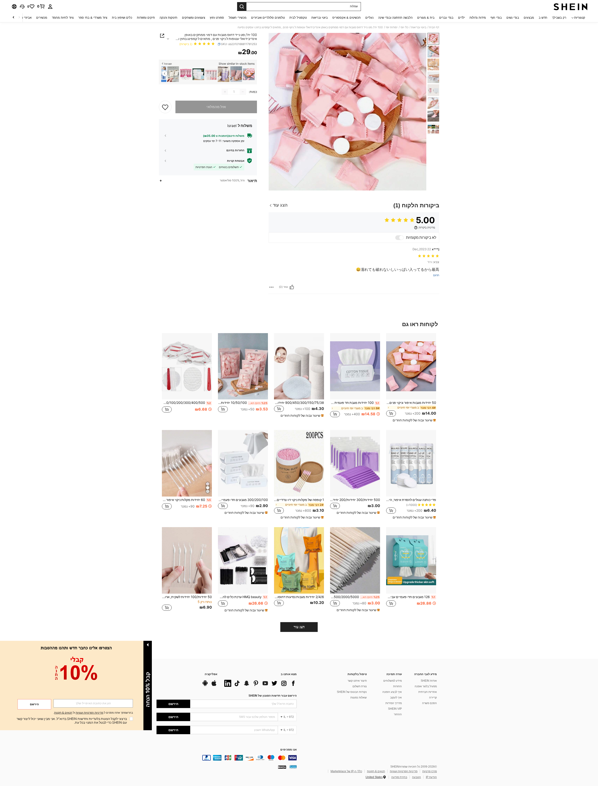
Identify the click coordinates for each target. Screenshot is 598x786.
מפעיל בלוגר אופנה (426, 686)
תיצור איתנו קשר (357, 680)
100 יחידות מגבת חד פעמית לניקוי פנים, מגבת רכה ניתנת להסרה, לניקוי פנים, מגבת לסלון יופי (354, 403)
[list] (259, 683)
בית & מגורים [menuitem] (425, 17)
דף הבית (434, 27)
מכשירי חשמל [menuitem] (237, 17)
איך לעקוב (396, 697)
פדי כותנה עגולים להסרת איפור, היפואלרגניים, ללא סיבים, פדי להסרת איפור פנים (411, 500)
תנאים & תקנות (376, 771)
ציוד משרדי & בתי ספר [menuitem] (92, 17)
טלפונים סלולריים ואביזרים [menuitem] (268, 17)
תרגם (436, 275)
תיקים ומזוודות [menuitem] (146, 17)
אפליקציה (211, 674)
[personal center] (50, 6)
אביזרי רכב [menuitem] (25, 17)
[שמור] (165, 107)
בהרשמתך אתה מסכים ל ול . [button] (93, 712)
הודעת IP (431, 777)
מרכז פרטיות (429, 771)
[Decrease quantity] (243, 92)
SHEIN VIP (395, 708)
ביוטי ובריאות (418, 27)
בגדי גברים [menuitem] (446, 17)
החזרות (397, 686)
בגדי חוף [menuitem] (496, 17)
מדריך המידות (393, 703)
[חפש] (241, 6)
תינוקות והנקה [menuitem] (168, 17)
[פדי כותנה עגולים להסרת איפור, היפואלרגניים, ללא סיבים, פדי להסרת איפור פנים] (411, 463)
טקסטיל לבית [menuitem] (298, 17)
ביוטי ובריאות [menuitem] (319, 17)
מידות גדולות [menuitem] (478, 17)
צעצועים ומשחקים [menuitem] (193, 17)
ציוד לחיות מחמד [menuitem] (63, 17)
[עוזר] (292, 287)
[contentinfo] (227, 758)
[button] (22, 6)
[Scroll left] (19, 17)
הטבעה (416, 777)
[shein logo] (570, 6)
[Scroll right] (13, 17)
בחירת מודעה (399, 777)
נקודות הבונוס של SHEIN (352, 692)
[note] (413, 420)
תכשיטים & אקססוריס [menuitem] (346, 17)
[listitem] (249, 74)
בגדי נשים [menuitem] (512, 17)
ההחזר (398, 714)
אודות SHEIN (429, 680)
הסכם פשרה (429, 703)
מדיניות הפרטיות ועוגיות (403, 771)
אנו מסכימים (288, 749)
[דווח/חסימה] (271, 287)
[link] (41, 6)
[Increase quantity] (225, 92)
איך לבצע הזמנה (392, 692)
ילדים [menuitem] (461, 17)
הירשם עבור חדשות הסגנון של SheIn (273, 695)
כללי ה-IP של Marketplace (346, 771)
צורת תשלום (359, 686)
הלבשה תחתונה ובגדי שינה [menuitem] (395, 17)
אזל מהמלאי (216, 107)
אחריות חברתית (427, 692)
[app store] (214, 685)
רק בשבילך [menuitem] (559, 17)
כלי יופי (404, 27)
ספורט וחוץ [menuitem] (217, 17)
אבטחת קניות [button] (235, 160)
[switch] (399, 237)
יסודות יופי (392, 27)
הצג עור (299, 627)
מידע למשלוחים (392, 680)
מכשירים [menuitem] (41, 17)
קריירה (433, 697)
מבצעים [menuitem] (529, 17)
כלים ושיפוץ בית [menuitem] (122, 17)
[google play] (205, 685)
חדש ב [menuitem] (543, 17)
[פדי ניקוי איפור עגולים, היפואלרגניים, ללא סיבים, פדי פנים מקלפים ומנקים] (186, 74)
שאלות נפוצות (358, 697)
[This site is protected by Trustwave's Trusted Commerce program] (293, 766)
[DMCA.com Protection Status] (282, 766)
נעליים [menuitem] (369, 17)
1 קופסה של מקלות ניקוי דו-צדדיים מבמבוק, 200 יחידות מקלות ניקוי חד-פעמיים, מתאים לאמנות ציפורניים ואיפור (299, 500)
